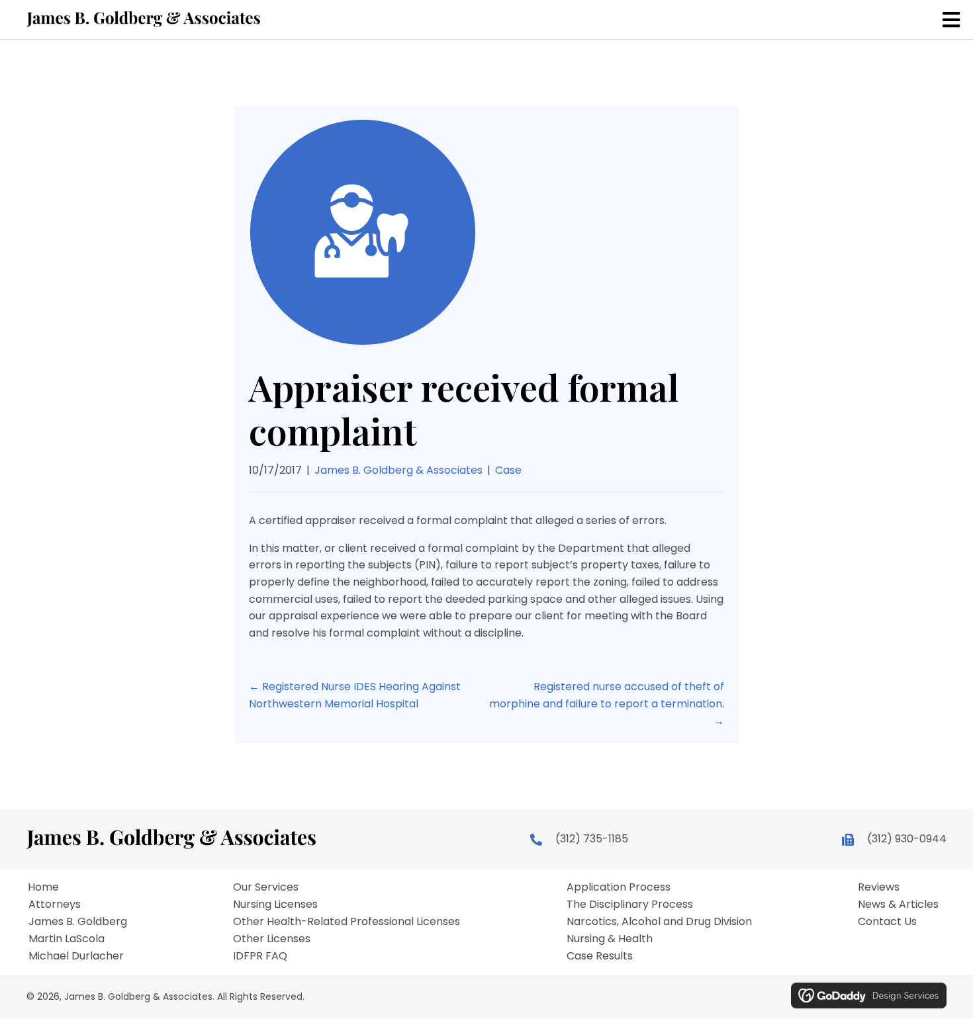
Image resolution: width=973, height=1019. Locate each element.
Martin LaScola (66, 939)
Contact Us (887, 921)
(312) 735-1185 (591, 838)
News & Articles (898, 904)
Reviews (879, 887)
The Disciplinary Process (630, 904)
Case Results (600, 956)
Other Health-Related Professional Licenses (346, 921)
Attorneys (54, 904)
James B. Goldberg (77, 921)
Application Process (619, 887)
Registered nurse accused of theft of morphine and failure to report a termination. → (606, 703)
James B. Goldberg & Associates (398, 470)
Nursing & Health (610, 939)
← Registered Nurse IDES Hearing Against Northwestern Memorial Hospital (355, 695)
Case (508, 470)
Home (43, 887)
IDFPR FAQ (260, 956)
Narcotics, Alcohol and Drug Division (659, 921)
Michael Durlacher (76, 956)
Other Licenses (271, 939)
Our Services (266, 887)
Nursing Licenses (275, 904)
